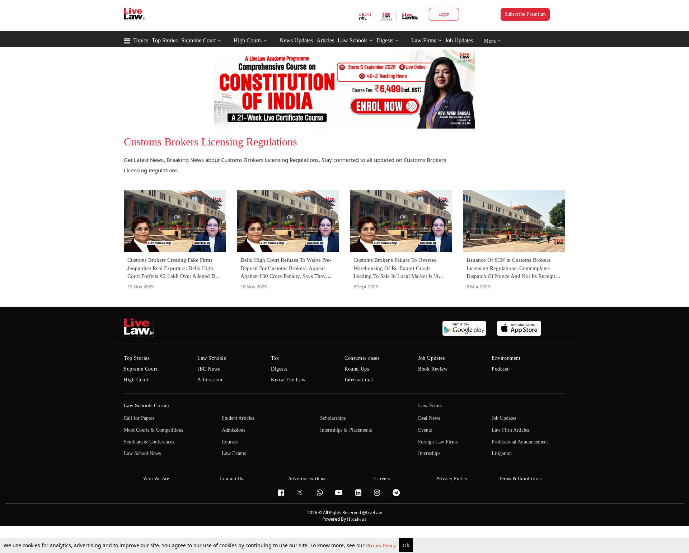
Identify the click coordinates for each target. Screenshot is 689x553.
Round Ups (356, 369)
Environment (506, 358)
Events (425, 430)
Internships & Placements (346, 430)
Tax (275, 358)
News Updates (296, 40)
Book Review (433, 369)
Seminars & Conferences (149, 442)
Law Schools (352, 40)
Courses (230, 442)
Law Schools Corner (146, 405)
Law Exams (234, 453)
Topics (140, 40)
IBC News (208, 369)
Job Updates (459, 40)
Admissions (233, 430)
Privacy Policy (381, 545)
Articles (325, 40)
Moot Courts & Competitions (153, 430)
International (358, 379)
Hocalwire (356, 519)
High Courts (248, 40)
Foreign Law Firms (438, 442)
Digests (384, 40)
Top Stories (165, 40)
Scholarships (333, 418)
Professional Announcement (520, 442)
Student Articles (238, 418)
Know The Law (288, 379)
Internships (429, 453)
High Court (136, 379)
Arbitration (209, 379)
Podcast (500, 369)
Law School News (142, 453)
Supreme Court (198, 40)
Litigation (502, 453)
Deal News (429, 418)
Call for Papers (139, 418)
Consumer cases (361, 358)
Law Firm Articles (510, 430)
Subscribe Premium (525, 14)
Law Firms (423, 40)
